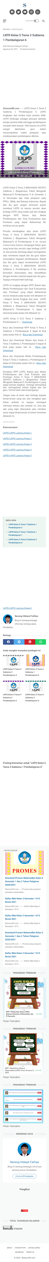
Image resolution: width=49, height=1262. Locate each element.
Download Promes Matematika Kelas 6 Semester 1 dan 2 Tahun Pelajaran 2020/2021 (24, 881)
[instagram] (31, 12)
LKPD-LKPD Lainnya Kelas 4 (17, 450)
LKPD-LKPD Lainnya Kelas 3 (17, 444)
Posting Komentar (27, 49)
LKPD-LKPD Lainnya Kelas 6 (17, 608)
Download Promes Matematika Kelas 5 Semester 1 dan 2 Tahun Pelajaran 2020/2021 (24, 936)
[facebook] (12, 12)
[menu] (4, 21)
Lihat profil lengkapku (24, 1176)
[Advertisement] (24, 78)
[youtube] (24, 12)
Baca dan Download (33, 334)
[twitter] (18, 12)
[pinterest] (29, 642)
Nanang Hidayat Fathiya (24, 1162)
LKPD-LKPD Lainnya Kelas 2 (17, 438)
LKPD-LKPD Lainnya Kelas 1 (17, 433)
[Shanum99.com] (24, 5)
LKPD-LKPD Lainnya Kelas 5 (17, 455)
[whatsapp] (37, 12)
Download (27, 322)
